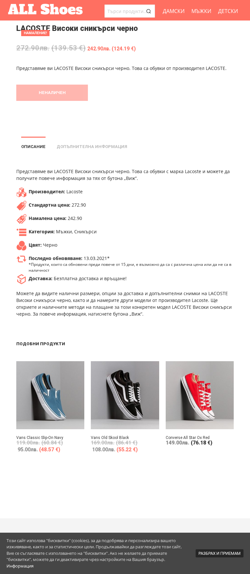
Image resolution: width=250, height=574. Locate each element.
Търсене (148, 11)
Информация (20, 566)
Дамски (174, 11)
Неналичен (52, 92)
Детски (228, 11)
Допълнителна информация (92, 146)
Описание (33, 146)
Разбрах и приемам (220, 553)
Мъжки (201, 11)
